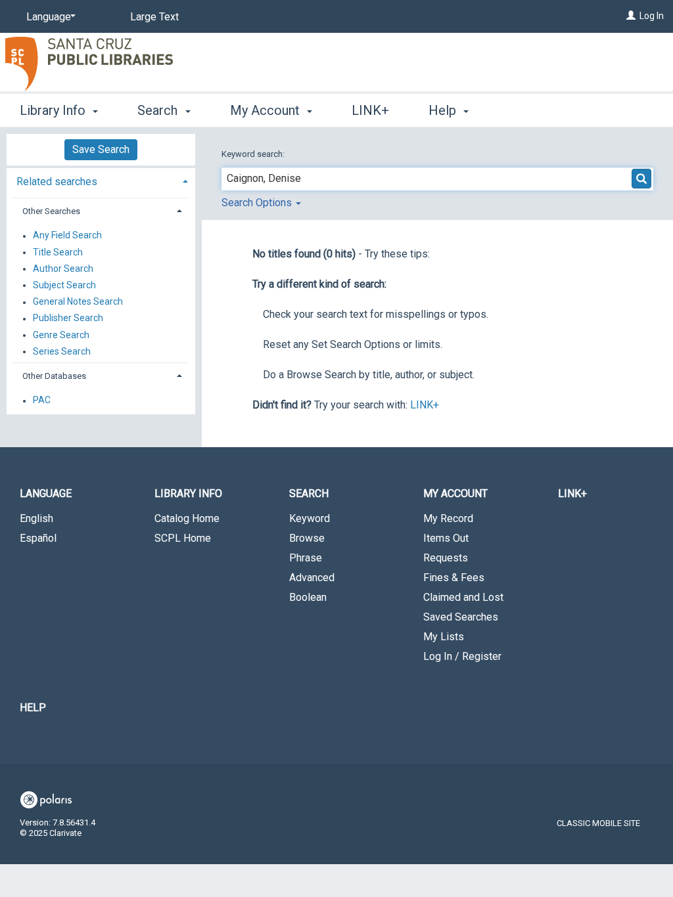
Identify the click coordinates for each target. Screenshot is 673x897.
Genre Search (61, 335)
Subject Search (64, 285)
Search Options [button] (257, 202)
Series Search (62, 351)
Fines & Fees (453, 577)
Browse (307, 538)
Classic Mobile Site (598, 823)
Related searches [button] (56, 181)
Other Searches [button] (51, 211)
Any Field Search (67, 235)
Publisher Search (68, 318)
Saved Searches (460, 617)
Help (33, 707)
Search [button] (159, 110)
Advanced (312, 577)
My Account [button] (266, 110)
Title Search (58, 252)
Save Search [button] (100, 149)
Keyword (309, 518)
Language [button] (46, 493)
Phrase (305, 558)
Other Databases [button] (54, 376)
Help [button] (444, 110)
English (36, 518)
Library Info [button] (54, 110)
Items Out (446, 538)
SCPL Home (182, 538)
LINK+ (370, 110)
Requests (445, 558)
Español (38, 538)
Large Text (154, 17)
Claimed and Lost (463, 597)
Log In (651, 16)
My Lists (443, 636)
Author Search (63, 268)
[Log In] (631, 16)
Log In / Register (462, 656)
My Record (448, 518)
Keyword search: (254, 154)
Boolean (308, 597)
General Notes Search (78, 302)
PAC (42, 400)
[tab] (101, 180)
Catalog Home (187, 518)
